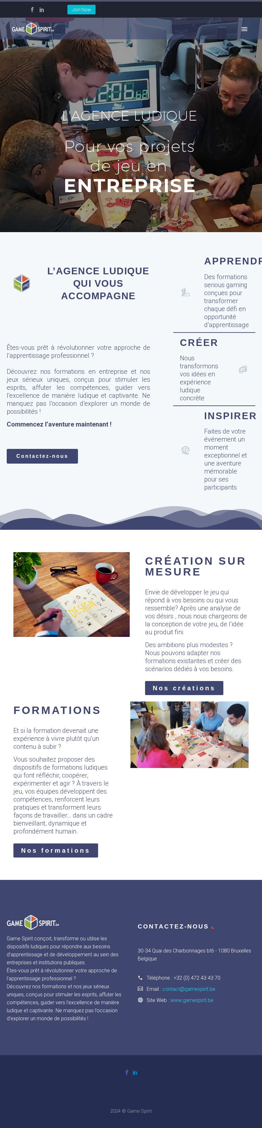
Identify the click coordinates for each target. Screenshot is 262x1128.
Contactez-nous (131, 215)
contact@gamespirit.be (188, 989)
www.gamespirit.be (191, 1000)
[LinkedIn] (42, 9)
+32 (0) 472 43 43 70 (196, 978)
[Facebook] (32, 9)
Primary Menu (244, 29)
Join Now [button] (81, 9)
